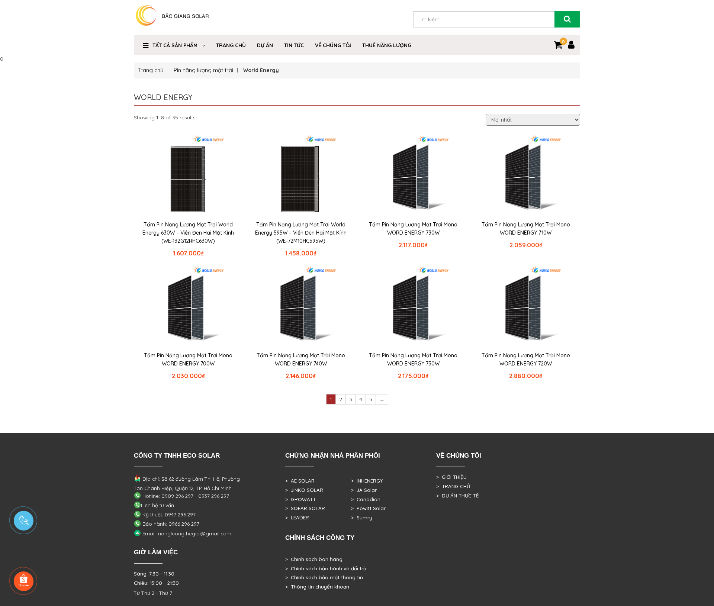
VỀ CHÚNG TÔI (333, 45)
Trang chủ (151, 70)
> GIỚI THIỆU (451, 477)
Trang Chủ (231, 45)
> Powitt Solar (368, 508)
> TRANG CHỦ (453, 486)
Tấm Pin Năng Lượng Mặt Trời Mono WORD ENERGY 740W (301, 359)
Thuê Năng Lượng (386, 45)
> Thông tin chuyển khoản (317, 587)
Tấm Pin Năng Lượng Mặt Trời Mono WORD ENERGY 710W (526, 228)
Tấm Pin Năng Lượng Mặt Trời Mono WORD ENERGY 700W (188, 359)
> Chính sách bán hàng (313, 559)
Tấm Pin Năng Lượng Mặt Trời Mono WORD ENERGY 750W (413, 359)
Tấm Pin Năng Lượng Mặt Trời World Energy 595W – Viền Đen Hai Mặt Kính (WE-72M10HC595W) (301, 232)
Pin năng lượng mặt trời (203, 70)
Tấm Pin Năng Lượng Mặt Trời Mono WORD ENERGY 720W (526, 359)
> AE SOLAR (300, 481)
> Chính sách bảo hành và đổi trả (325, 568)
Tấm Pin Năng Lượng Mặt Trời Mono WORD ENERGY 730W (413, 228)
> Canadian (365, 499)
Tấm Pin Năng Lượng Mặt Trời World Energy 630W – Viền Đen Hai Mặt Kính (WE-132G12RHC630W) (188, 232)
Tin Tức (294, 45)
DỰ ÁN (265, 45)
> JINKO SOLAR (304, 490)
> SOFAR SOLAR (305, 508)
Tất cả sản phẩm (174, 45)
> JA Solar (364, 490)
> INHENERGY (367, 481)
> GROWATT (300, 499)
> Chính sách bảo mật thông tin (324, 577)
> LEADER (297, 517)
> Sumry (361, 517)
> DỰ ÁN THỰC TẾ (457, 496)
